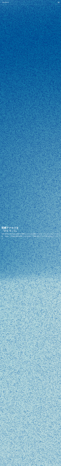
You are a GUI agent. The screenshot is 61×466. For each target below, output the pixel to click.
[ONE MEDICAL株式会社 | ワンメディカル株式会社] (5, 2)
